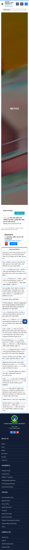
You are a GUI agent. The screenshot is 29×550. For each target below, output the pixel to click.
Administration (6, 9)
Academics (6, 465)
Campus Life (6, 532)
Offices (5, 492)
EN (22, 4)
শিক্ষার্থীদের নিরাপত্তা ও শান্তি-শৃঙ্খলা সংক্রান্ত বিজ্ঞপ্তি (14, 399)
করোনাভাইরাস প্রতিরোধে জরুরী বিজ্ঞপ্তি (10, 299)
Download (13, 243)
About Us (4, 438)
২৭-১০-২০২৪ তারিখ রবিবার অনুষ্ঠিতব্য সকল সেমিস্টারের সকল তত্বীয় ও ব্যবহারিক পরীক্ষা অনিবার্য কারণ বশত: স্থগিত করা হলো (13, 373)
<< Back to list (19, 213)
